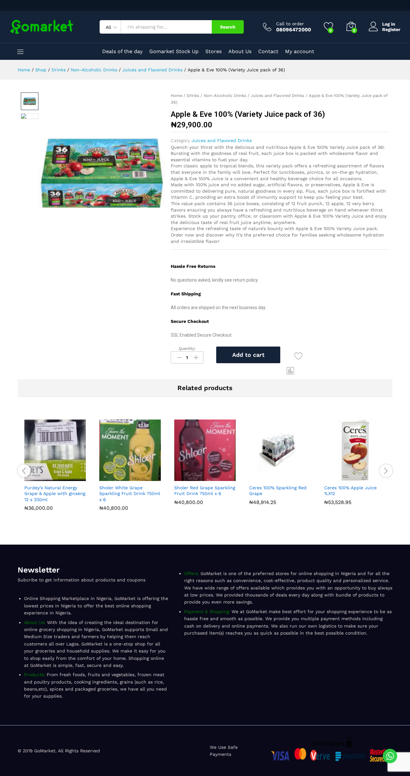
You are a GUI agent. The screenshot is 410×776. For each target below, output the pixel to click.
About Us (239, 51)
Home (176, 95)
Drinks (193, 95)
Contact (268, 51)
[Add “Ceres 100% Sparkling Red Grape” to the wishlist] (294, 477)
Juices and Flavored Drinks (277, 95)
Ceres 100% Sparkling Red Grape (278, 490)
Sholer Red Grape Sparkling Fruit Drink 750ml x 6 (204, 490)
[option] (55, 466)
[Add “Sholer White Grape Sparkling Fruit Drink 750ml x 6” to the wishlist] (144, 477)
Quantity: (187, 348)
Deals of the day (122, 51)
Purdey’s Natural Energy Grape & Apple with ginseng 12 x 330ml (54, 493)
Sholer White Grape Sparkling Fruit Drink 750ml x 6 (129, 493)
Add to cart (248, 354)
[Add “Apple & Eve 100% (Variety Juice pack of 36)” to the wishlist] (298, 356)
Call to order (290, 23)
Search (227, 26)
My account (299, 51)
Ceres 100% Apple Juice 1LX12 (350, 490)
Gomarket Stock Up (174, 51)
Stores (213, 51)
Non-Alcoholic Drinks (225, 95)
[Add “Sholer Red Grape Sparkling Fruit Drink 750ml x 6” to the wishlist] (219, 477)
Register (391, 29)
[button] (290, 370)
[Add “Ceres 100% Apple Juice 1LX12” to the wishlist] (369, 477)
